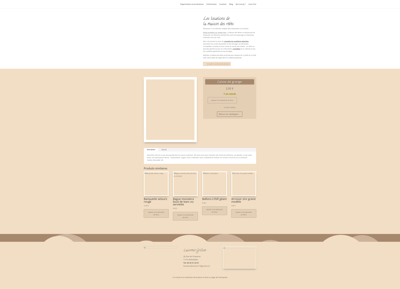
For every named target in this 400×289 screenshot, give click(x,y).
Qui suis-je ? (241, 4)
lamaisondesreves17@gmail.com (196, 266)
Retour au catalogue (228, 114)
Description (151, 150)
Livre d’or (252, 4)
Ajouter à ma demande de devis (222, 100)
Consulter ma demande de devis (217, 64)
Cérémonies (211, 4)
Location (223, 4)
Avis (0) (164, 150)
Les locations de (216, 19)
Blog (231, 4)
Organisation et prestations (192, 4)
